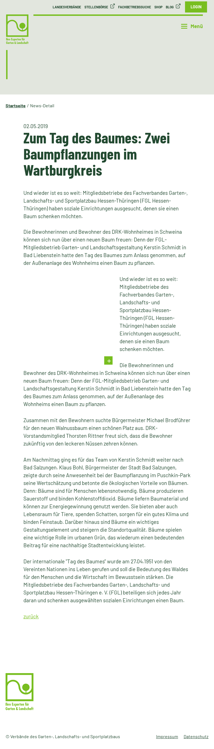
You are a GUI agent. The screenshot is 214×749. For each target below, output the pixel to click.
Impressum (167, 736)
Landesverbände (67, 7)
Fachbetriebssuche (134, 7)
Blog (170, 7)
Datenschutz (196, 736)
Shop (158, 7)
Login (196, 6)
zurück (31, 616)
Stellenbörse (96, 7)
